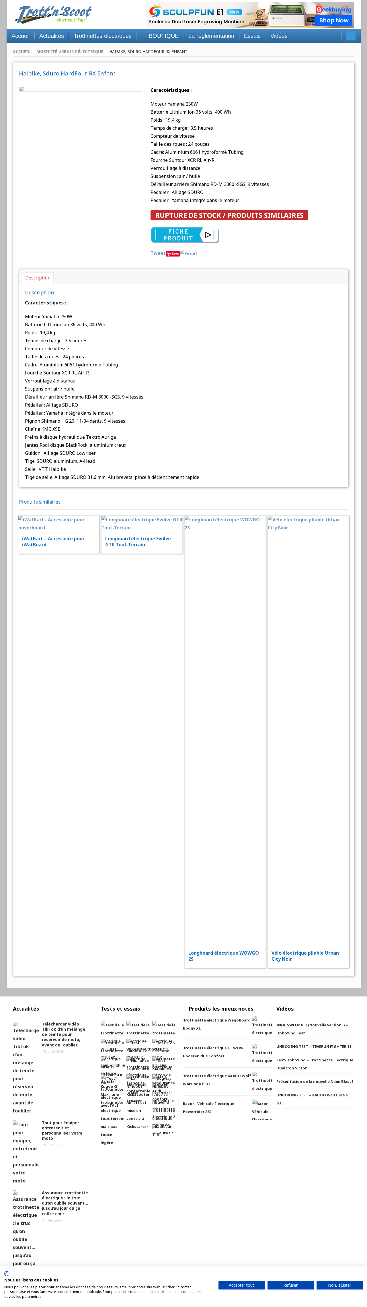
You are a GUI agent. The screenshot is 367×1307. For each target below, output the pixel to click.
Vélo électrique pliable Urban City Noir (305, 956)
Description (37, 278)
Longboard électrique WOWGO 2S (223, 956)
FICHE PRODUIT (62, 509)
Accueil (21, 51)
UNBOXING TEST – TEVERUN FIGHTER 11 (313, 1046)
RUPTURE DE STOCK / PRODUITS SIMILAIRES (229, 215)
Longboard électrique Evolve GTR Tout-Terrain (138, 541)
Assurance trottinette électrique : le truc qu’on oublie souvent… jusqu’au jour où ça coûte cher (65, 1203)
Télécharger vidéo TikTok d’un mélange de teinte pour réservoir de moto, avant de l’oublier (63, 1034)
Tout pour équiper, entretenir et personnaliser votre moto (62, 1130)
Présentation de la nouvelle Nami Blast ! (314, 1081)
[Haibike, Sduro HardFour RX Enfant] (80, 136)
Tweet (158, 253)
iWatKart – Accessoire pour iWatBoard (53, 541)
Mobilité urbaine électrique (69, 51)
